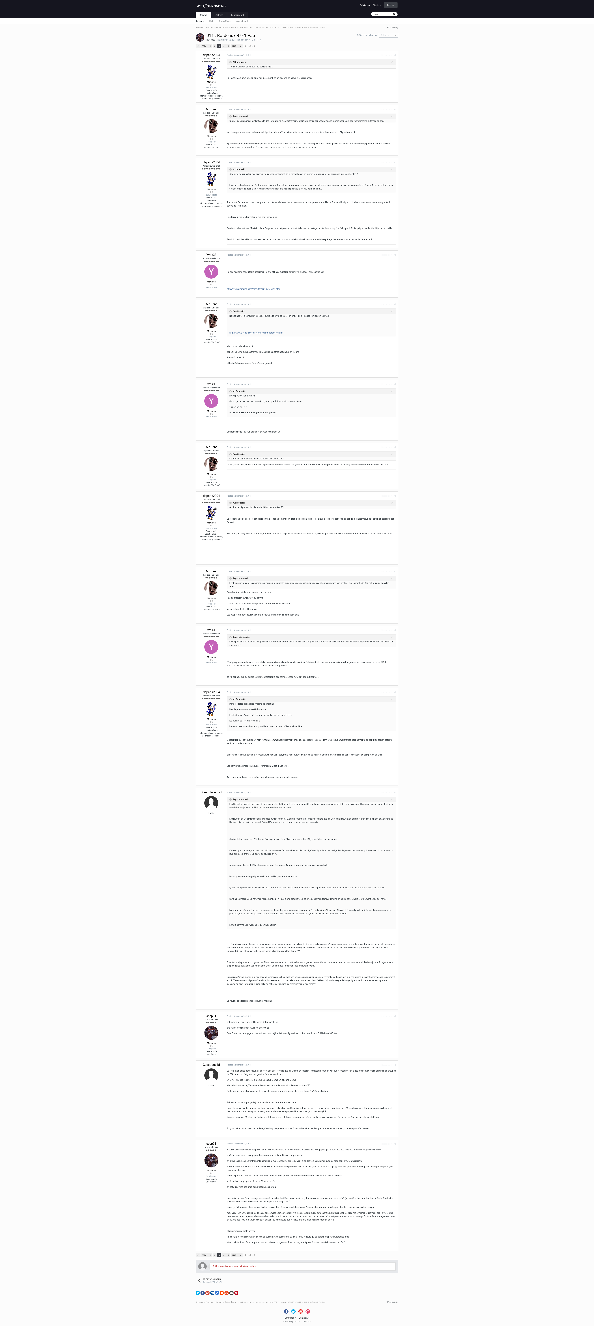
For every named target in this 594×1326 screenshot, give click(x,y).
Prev (204, 46)
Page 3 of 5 (250, 46)
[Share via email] (231, 1293)
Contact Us (304, 1318)
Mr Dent (211, 109)
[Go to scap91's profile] (200, 37)
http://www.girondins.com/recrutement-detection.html (253, 289)
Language (290, 1318)
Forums (200, 21)
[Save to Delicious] (217, 1293)
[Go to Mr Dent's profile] (211, 126)
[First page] (198, 46)
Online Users (224, 21)
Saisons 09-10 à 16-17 (250, 40)
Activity (219, 15)
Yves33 (211, 255)
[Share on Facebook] (202, 1293)
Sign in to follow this (368, 35)
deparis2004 (211, 55)
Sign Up (390, 5)
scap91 (213, 40)
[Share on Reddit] (222, 1293)
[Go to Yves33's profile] (211, 272)
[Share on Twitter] (198, 1293)
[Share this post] (395, 55)
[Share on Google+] (207, 1293)
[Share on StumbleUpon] (226, 1293)
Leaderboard (242, 21)
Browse (203, 15)
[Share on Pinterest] (236, 1293)
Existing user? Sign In (370, 5)
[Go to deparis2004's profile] (211, 72)
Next (234, 46)
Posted (239, 55)
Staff (211, 21)
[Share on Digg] (212, 1293)
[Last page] (240, 46)
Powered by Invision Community (297, 1321)
